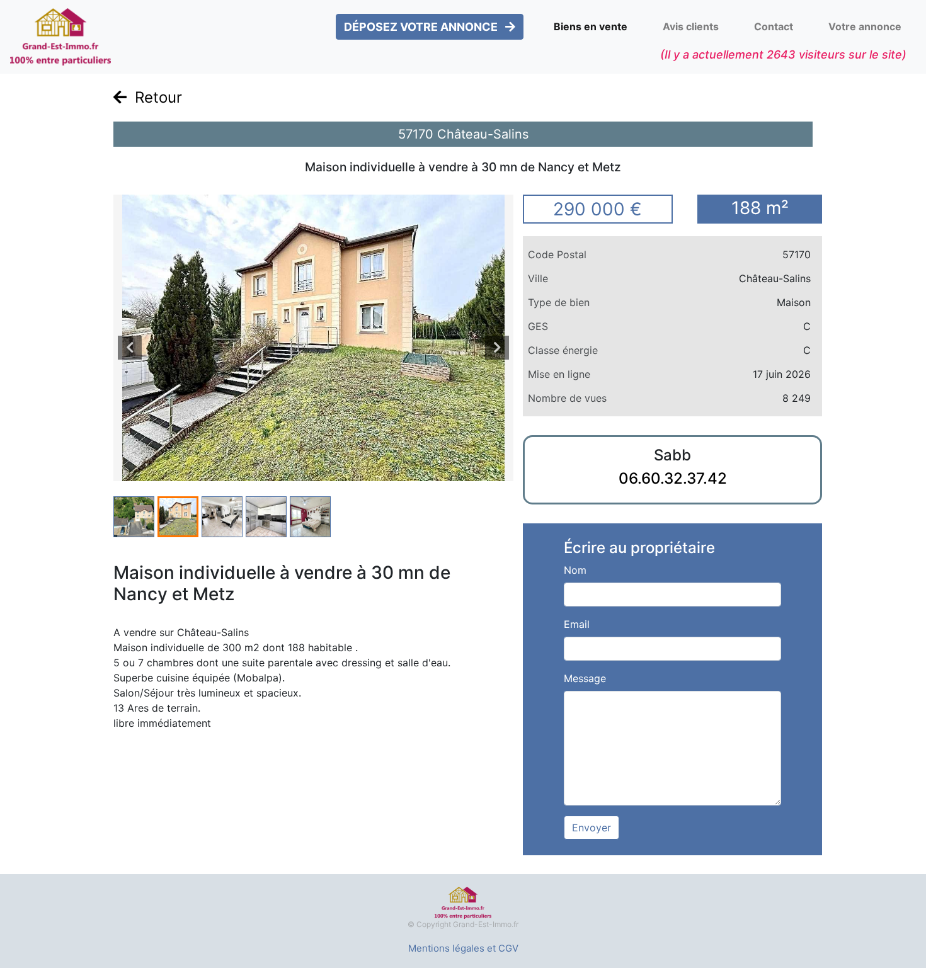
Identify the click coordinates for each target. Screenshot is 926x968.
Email (577, 624)
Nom (575, 570)
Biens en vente (590, 26)
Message (585, 678)
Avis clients (691, 26)
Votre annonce (864, 26)
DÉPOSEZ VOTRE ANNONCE (422, 26)
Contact (773, 26)
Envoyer (591, 827)
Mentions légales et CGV (463, 948)
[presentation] (130, 348)
